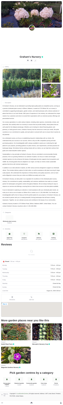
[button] (2, 403)
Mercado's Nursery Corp (40, 344)
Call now (31, 299)
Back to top (6, 394)
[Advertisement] (31, 43)
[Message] (31, 60)
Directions (12, 299)
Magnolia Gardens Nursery (10, 367)
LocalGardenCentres (22, 393)
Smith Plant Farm (7, 344)
